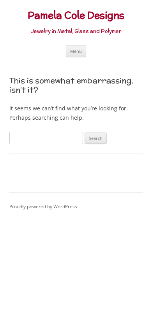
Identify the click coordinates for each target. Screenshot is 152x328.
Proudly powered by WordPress (43, 206)
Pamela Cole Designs (76, 15)
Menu (76, 51)
